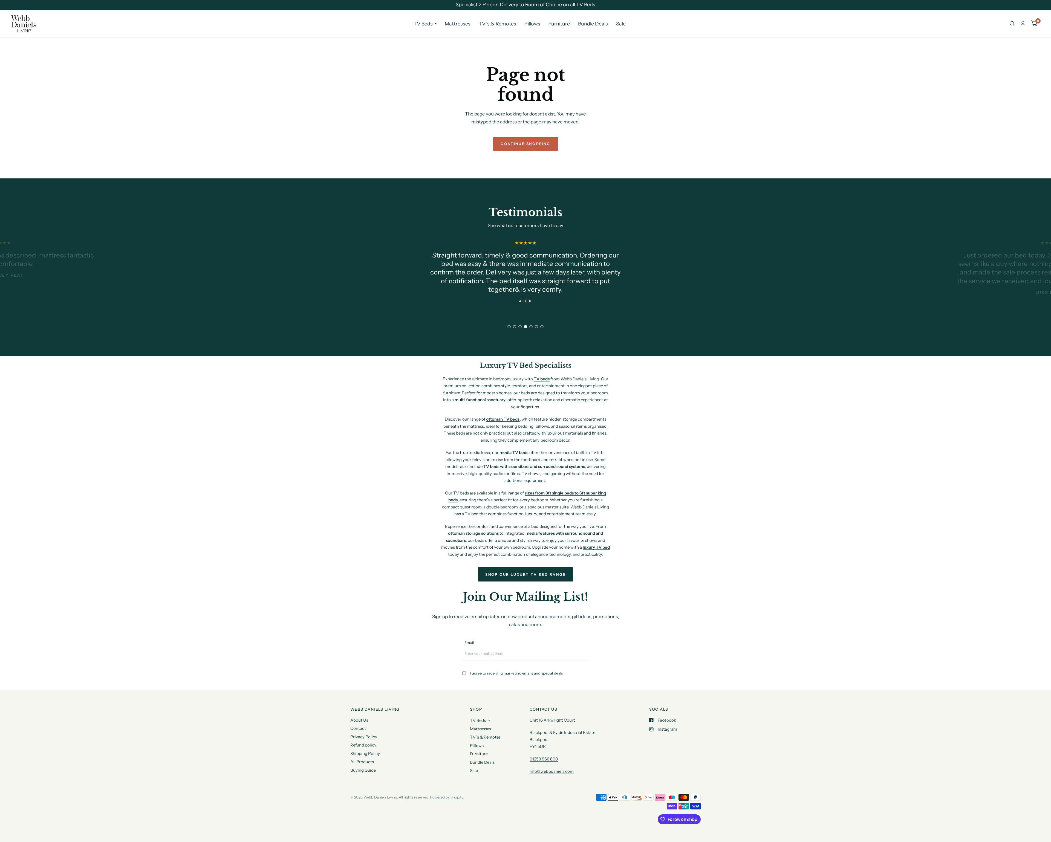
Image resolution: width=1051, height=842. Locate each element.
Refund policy (363, 745)
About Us (359, 720)
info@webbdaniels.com (552, 771)
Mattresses (457, 24)
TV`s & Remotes (497, 24)
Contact (358, 728)
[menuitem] (425, 24)
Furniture (559, 24)
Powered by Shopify (446, 797)
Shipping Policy (365, 753)
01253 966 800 (544, 759)
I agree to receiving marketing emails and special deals (516, 673)
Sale (621, 24)
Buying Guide (363, 770)
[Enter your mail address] (585, 656)
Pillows (532, 24)
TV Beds (423, 24)
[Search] (1012, 23)
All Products (362, 761)
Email (469, 642)
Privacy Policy (363, 736)
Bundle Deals (593, 24)
